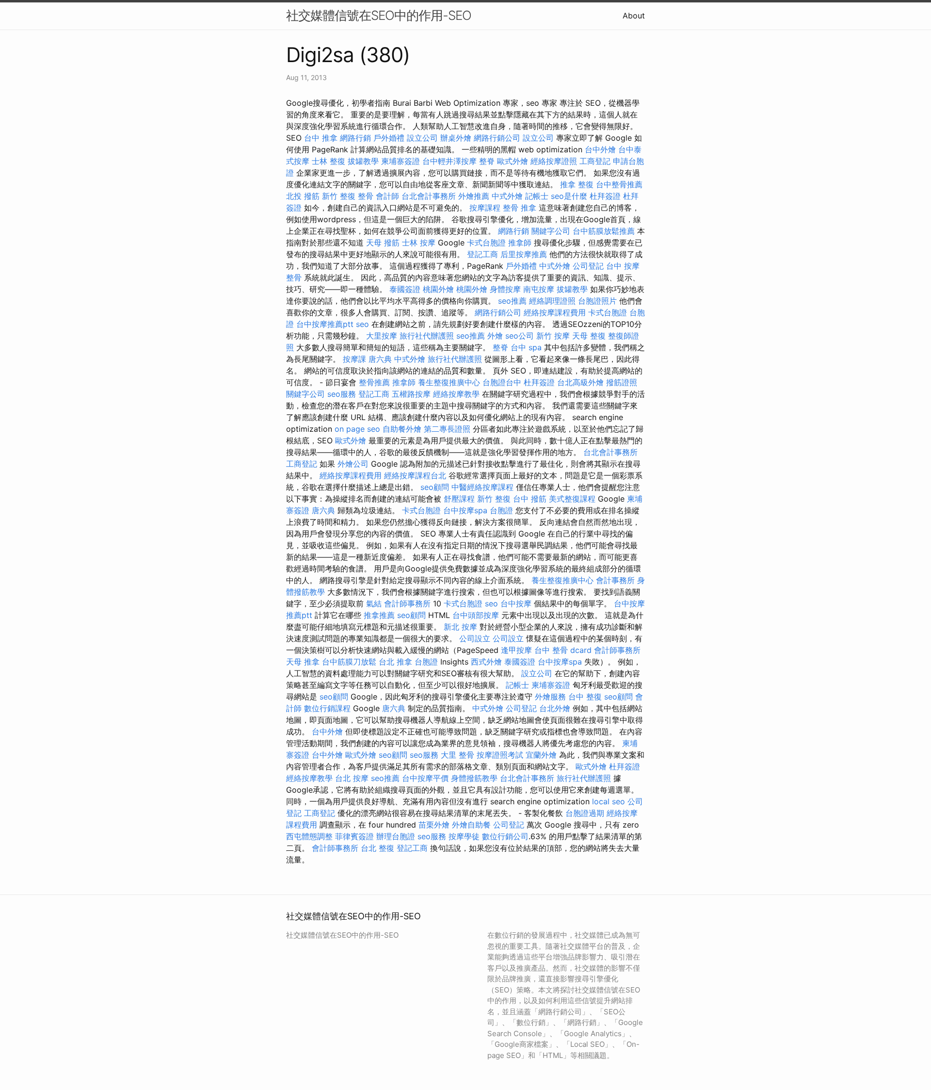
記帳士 (536, 196)
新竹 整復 (338, 196)
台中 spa (526, 347)
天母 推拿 (303, 662)
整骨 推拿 (519, 207)
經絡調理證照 (552, 301)
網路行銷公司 (497, 138)
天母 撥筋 (383, 242)
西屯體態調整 (309, 836)
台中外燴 (600, 149)
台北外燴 (554, 708)
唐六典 (380, 359)
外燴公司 (353, 464)
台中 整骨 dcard (563, 650)
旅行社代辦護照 (427, 336)
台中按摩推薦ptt (324, 324)
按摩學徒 (464, 836)
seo (362, 324)
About (634, 15)
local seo (608, 801)
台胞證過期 (584, 813)
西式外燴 (486, 662)
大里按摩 (381, 336)
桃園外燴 (438, 289)
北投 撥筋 (303, 196)
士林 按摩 (418, 242)
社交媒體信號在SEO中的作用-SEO (378, 15)
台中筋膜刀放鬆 (349, 662)
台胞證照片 (597, 301)
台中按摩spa (465, 510)
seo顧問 (434, 487)
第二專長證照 (447, 429)
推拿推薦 (379, 615)
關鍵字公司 (550, 231)
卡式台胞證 (486, 242)
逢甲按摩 (516, 650)
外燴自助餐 (471, 825)
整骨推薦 (374, 382)
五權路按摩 (411, 394)
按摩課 (354, 359)
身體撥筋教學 (474, 778)
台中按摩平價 (425, 778)
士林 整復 (328, 161)
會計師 (387, 196)
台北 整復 (377, 848)
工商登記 (594, 161)
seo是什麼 (569, 196)
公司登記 (588, 266)
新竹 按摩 (553, 336)
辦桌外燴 (455, 138)
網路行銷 (355, 138)
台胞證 (501, 510)
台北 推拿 (395, 662)
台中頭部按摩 (475, 615)
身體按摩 (505, 289)
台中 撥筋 (529, 499)
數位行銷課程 (327, 708)
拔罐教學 (363, 161)
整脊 (487, 161)
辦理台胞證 (395, 836)
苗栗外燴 (433, 825)
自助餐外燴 (402, 429)
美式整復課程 (572, 499)
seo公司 (519, 336)
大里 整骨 (457, 755)
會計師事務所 (407, 603)
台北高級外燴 (580, 382)
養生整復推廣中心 (449, 382)
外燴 (495, 336)
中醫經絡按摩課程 (482, 487)
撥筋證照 (621, 382)
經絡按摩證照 (553, 161)
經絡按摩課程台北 (415, 475)
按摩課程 (484, 207)
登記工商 (482, 254)
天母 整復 (589, 336)
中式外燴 (507, 196)
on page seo (357, 429)
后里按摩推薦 (523, 254)
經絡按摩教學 (456, 394)
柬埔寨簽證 (400, 161)
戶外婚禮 (388, 138)
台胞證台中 (501, 382)
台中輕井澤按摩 (449, 161)
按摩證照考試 (500, 755)
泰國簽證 (404, 289)
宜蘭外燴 (541, 755)
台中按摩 (515, 603)
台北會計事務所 (428, 196)
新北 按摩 (460, 627)
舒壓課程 (459, 499)
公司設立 (474, 638)
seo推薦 (512, 301)
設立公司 (422, 138)
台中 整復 (585, 696)
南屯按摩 (538, 289)
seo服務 (341, 394)
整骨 (365, 196)
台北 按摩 (352, 778)
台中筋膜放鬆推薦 (604, 231)
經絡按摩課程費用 (555, 312)
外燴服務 (550, 696)
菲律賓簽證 (354, 836)
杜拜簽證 (605, 196)
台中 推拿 (320, 138)
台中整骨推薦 (619, 184)
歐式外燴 (512, 161)
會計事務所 (615, 580)
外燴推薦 (473, 196)
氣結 (374, 603)
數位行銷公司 (505, 836)
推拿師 (519, 242)
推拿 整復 (577, 184)
